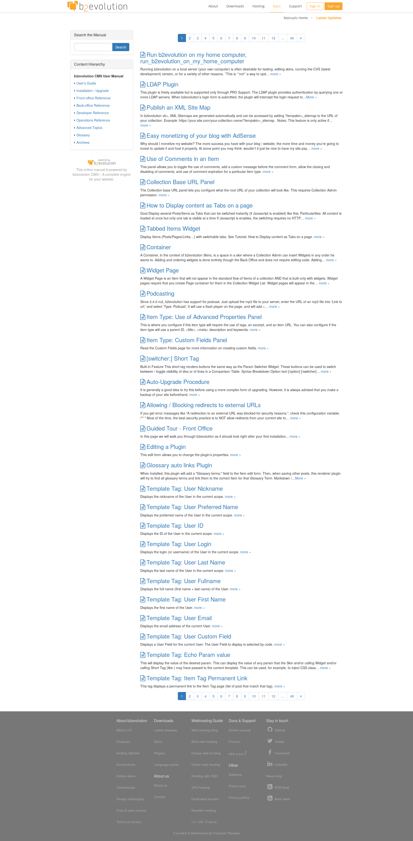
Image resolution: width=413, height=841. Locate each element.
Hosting (258, 6)
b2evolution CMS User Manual (98, 76)
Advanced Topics (89, 127)
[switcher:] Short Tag (173, 358)
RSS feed (281, 787)
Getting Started (127, 753)
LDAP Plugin (162, 84)
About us (160, 785)
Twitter (279, 742)
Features (123, 742)
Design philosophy (130, 799)
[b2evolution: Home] (97, 6)
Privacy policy (239, 797)
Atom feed (282, 799)
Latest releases (165, 730)
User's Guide (86, 83)
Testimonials (125, 787)
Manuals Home (296, 18)
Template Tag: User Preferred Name (192, 506)
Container (159, 247)
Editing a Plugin (166, 446)
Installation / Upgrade (92, 90)
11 (264, 38)
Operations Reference (93, 120)
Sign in (315, 6)
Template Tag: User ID (175, 525)
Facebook (282, 753)
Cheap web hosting (206, 753)
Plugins (159, 753)
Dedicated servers (205, 799)
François (219, 833)
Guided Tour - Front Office (179, 428)
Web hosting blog (204, 730)
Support (295, 6)
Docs (277, 6)
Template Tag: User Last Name (186, 562)
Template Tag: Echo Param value (188, 654)
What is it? (124, 730)
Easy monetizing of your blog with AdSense (201, 135)
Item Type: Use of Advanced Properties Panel (204, 316)
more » (275, 73)
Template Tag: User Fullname (184, 580)
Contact (160, 797)
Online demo (126, 776)
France (211, 822)
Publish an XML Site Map (178, 107)
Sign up (333, 6)
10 (254, 38)
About (213, 6)
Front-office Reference (93, 98)
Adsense (235, 775)
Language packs (166, 764)
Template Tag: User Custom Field (189, 636)
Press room (237, 786)
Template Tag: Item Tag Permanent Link (197, 678)
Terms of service (128, 822)
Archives (82, 142)
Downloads (235, 6)
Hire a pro (237, 753)
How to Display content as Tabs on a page (200, 205)
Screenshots (125, 764)
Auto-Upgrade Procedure (178, 381)
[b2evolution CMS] (101, 162)
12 (273, 38)
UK (201, 822)
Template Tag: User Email (179, 617)
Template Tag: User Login (179, 543)
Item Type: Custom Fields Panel (187, 339)
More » (311, 97)
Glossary (83, 135)
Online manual (240, 730)
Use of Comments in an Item (183, 158)
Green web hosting (205, 764)
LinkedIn (281, 764)
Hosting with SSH (204, 776)
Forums (234, 742)
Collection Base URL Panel (180, 181)
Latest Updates (329, 18)
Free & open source (131, 810)
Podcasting (160, 293)
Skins (158, 742)
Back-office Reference (93, 105)
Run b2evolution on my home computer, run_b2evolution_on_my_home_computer (193, 57)
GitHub (279, 730)
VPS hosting (200, 787)
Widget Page (163, 270)
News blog (274, 776)
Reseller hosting (203, 810)
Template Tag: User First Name (186, 599)
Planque (233, 833)
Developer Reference (92, 112)
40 (292, 38)
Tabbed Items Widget (173, 228)
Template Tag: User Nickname (185, 488)
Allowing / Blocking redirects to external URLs (204, 404)
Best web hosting (204, 742)
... (282, 38)
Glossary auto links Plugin (179, 465)
